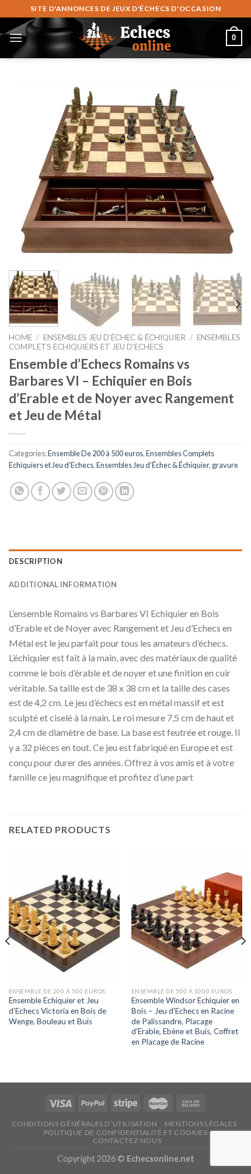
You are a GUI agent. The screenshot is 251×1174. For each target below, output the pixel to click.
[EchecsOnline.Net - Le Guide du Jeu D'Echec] (125, 37)
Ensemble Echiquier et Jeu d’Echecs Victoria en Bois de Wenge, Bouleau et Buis (57, 1010)
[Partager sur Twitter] (61, 491)
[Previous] (28, 172)
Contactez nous (127, 1140)
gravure (225, 465)
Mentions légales (201, 1123)
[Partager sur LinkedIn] (124, 491)
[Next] (222, 172)
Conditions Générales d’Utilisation (85, 1123)
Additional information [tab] (63, 584)
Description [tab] (35, 561)
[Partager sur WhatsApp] (19, 491)
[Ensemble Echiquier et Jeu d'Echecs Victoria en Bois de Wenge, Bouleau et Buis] (64, 914)
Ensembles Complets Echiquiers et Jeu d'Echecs (124, 342)
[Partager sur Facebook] (40, 491)
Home (20, 337)
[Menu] (16, 37)
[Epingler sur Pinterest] (103, 491)
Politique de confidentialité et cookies (126, 1132)
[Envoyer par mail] (82, 491)
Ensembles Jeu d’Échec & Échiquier (114, 337)
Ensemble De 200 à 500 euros (95, 453)
